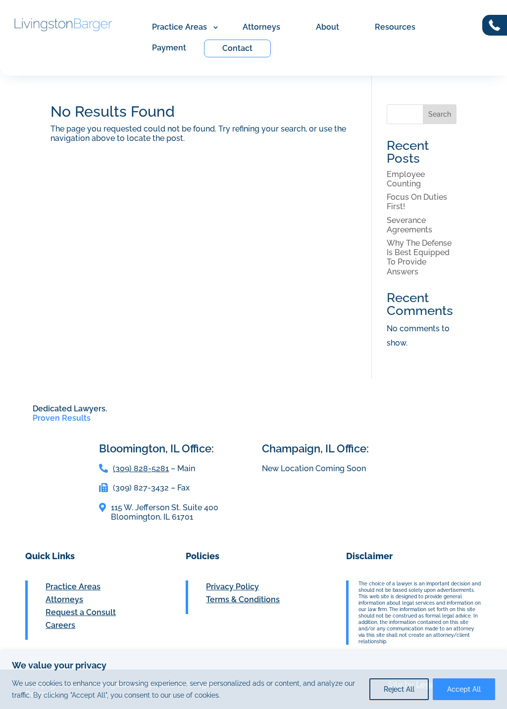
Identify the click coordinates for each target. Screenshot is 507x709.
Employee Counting (406, 179)
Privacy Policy (232, 586)
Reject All (399, 689)
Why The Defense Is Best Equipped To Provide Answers (419, 257)
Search (439, 114)
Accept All (464, 689)
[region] (253, 680)
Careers (60, 625)
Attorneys (261, 27)
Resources (395, 27)
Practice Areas (179, 27)
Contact (237, 48)
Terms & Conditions (243, 599)
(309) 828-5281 (141, 468)
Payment (169, 47)
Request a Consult (81, 612)
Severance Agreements (409, 225)
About (327, 27)
